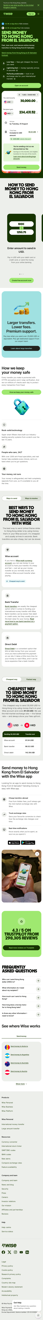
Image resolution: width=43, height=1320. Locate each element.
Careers (5, 1197)
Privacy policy (7, 1266)
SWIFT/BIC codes (8, 1150)
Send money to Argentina (20, 1054)
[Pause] (37, 854)
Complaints (6, 1278)
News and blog (8, 1185)
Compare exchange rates (12, 1163)
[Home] (8, 14)
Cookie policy (7, 1270)
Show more (20, 1084)
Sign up (31, 14)
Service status (7, 1232)
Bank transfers (11, 606)
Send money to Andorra (19, 1046)
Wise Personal (7, 1103)
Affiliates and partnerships (12, 1210)
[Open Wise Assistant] (38, 1315)
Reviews (5, 1214)
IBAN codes (6, 1154)
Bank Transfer (12, 602)
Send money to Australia (19, 1063)
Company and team (9, 1180)
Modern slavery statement (12, 1287)
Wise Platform (7, 1111)
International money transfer (13, 1124)
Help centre (6, 1227)
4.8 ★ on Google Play (17, 28)
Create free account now (21, 280)
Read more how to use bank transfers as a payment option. (19, 621)
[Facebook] (3, 1253)
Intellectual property (10, 1295)
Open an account (21, 85)
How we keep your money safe (21, 392)
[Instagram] (15, 1253)
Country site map (8, 1283)
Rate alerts (6, 1159)
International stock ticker (12, 1146)
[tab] (11, 498)
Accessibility (7, 1291)
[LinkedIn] (27, 1253)
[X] (9, 1253)
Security (5, 1189)
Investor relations (8, 1201)
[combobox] (8, 102)
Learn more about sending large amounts (24, 158)
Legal (4, 1262)
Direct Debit (11, 644)
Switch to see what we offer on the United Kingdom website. (18, 6)
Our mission (6, 1206)
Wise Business (7, 1107)
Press (4, 1193)
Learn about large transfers (21, 348)
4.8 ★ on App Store (16, 24)
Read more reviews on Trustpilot (21, 948)
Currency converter (9, 1142)
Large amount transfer (11, 1129)
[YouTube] (21, 1253)
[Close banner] (38, 5)
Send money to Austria (19, 1071)
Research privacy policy (11, 1274)
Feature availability (9, 1167)
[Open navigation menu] (38, 14)
